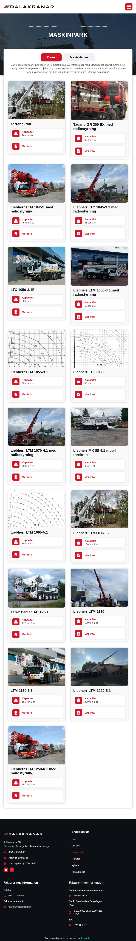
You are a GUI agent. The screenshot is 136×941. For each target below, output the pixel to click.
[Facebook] (6, 870)
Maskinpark (77, 852)
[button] (128, 6)
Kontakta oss (78, 872)
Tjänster (76, 858)
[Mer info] (78, 151)
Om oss (76, 845)
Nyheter (76, 865)
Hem (74, 839)
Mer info (89, 150)
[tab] (51, 57)
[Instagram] (12, 870)
